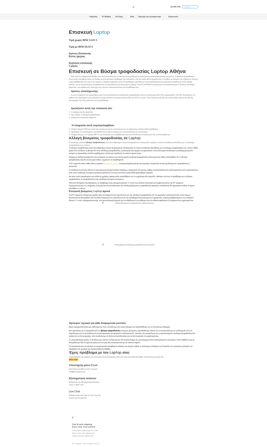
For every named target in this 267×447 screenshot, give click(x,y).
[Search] (196, 6)
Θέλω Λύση (73, 359)
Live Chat (74, 391)
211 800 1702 (175, 7)
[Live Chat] (69, 388)
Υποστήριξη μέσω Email (83, 365)
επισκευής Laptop (111, 163)
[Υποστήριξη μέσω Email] (69, 362)
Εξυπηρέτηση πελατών (82, 378)
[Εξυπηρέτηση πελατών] (69, 375)
